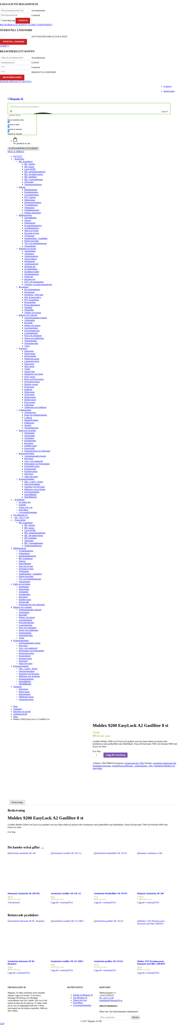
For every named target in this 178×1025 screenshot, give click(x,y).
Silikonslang (29, 200)
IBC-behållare (30, 177)
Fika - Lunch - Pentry (33, 482)
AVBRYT (4, 46)
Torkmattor (29, 438)
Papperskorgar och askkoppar (37, 451)
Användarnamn (38, 10)
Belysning (28, 458)
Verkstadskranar (31, 428)
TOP (2, 1023)
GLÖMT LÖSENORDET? (40, 25)
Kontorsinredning (26, 453)
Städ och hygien (31, 230)
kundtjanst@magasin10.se (110, 1000)
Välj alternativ (14, 902)
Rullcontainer (30, 356)
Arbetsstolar (29, 320)
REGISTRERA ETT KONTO (13, 25)
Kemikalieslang (31, 192)
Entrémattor (29, 433)
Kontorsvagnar (30, 471)
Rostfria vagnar (31, 384)
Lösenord (36, 15)
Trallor (27, 369)
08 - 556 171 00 (22, 517)
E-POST (35, 62)
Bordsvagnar (30, 397)
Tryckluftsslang (31, 205)
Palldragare (29, 423)
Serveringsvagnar (32, 382)
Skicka (135, 1017)
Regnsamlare (30, 302)
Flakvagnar (29, 364)
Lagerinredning (31, 328)
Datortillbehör (30, 494)
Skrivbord (28, 474)
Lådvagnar (29, 405)
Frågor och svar (26, 507)
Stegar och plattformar (34, 338)
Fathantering (29, 223)
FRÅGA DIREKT (16, 151)
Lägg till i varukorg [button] (59, 902)
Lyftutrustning (25, 410)
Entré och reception (27, 430)
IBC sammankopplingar (34, 171)
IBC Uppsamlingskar (33, 179)
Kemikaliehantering (33, 225)
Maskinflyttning (31, 420)
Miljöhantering (25, 215)
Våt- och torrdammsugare (35, 243)
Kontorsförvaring (31, 466)
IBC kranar (29, 166)
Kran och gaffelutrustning (35, 415)
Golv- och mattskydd (33, 461)
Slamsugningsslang (32, 202)
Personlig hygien (31, 233)
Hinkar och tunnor (32, 325)
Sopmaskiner (30, 246)
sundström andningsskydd (164, 763)
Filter (141, 763)
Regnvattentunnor (32, 305)
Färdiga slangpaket (32, 213)
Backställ (28, 323)
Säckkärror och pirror (33, 374)
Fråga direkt (20, 520)
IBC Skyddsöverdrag (33, 174)
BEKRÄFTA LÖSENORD (44, 72)
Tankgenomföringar (33, 184)
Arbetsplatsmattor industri (35, 318)
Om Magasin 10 (20, 515)
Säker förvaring (31, 476)
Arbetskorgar (30, 412)
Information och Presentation (37, 464)
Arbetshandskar (31, 256)
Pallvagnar (29, 351)
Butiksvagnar (30, 399)
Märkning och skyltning (34, 489)
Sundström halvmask (102, 766)
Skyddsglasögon (31, 274)
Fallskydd (28, 277)
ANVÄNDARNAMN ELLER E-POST (49, 36)
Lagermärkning (31, 333)
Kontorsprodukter (26, 479)
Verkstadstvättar (31, 343)
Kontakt (22, 505)
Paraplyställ (29, 448)
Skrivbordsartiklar (32, 484)
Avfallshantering (31, 228)
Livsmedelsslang (31, 195)
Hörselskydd (29, 266)
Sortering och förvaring (34, 487)
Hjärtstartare (29, 261)
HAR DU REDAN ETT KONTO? (16, 81)
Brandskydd (29, 279)
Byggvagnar (29, 402)
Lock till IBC (30, 169)
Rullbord (28, 389)
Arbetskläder (30, 251)
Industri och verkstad (28, 315)
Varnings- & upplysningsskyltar (38, 284)
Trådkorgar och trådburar (35, 407)
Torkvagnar (29, 394)
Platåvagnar (29, 392)
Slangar (22, 187)
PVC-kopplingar (31, 300)
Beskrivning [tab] (17, 802)
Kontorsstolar (30, 469)
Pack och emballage (33, 335)
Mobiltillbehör (30, 497)
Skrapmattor (29, 435)
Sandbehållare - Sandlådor (35, 238)
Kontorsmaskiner (31, 492)
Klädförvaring (30, 446)
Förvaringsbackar (32, 330)
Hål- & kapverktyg (32, 297)
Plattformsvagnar (31, 359)
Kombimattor (30, 440)
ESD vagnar (29, 377)
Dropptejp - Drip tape (33, 294)
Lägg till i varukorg (115, 755)
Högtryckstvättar (31, 241)
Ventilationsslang (31, 210)
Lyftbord (28, 417)
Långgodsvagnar (31, 361)
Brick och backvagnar (34, 379)
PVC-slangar (30, 197)
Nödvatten (29, 182)
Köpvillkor (23, 510)
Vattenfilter (29, 310)
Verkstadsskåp (30, 341)
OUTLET (17, 156)
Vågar (27, 346)
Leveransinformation (28, 512)
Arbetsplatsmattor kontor (35, 456)
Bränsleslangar (30, 189)
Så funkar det (24, 502)
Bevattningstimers (32, 289)
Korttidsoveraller (31, 271)
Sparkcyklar (29, 371)
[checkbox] (21, 118)
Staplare (27, 425)
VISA (70, 902)
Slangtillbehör (30, 218)
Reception (28, 443)
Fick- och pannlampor (34, 282)
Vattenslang (29, 207)
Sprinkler (28, 307)
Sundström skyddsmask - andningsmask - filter (132, 766)
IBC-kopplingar (26, 161)
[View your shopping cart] (15, 141)
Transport (23, 348)
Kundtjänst (19, 499)
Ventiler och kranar (32, 312)
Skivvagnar (29, 366)
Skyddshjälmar (30, 269)
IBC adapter (29, 164)
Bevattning (23, 287)
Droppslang (29, 292)
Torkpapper (29, 236)
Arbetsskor (29, 254)
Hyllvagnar (29, 387)
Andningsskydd (31, 264)
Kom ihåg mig (9, 20)
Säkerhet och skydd (27, 248)
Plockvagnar (29, 353)
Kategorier (19, 159)
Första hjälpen (30, 259)
